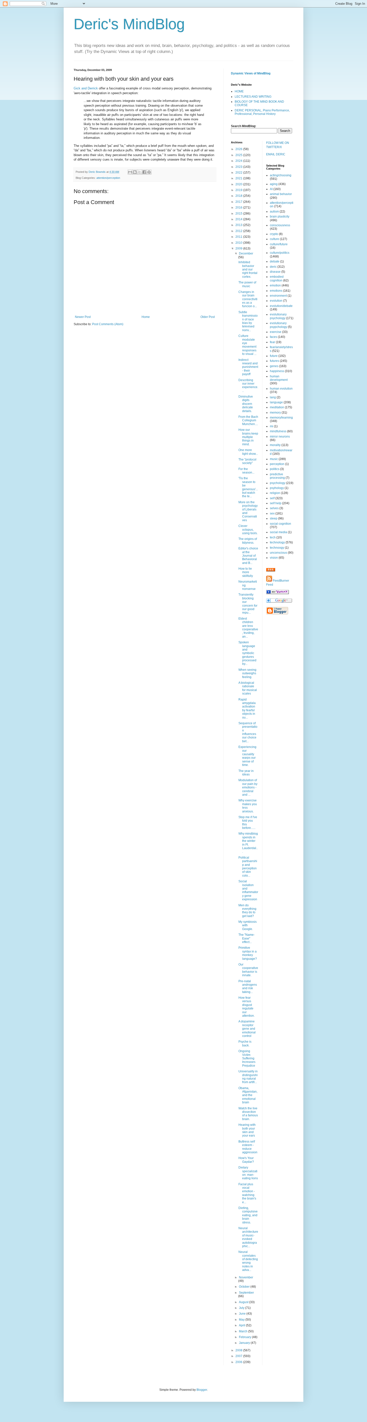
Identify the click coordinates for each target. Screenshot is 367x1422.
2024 (239, 161)
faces (273, 337)
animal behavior (281, 194)
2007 (239, 1356)
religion (275, 493)
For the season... (246, 470)
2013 (239, 225)
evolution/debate (281, 306)
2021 (239, 178)
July (242, 1308)
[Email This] (130, 172)
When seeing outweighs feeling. (247, 673)
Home (146, 317)
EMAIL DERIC (275, 154)
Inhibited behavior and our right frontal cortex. (247, 269)
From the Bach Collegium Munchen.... (248, 420)
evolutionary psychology (278, 316)
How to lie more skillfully (245, 572)
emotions (276, 290)
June (242, 1313)
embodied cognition (277, 278)
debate (274, 261)
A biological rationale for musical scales (247, 688)
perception (277, 464)
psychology (277, 483)
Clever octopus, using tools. (248, 529)
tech (273, 537)
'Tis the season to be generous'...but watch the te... (248, 487)
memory (275, 412)
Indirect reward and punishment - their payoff (248, 367)
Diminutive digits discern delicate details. (245, 404)
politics (274, 469)
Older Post (207, 317)
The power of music (247, 284)
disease (275, 271)
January (245, 1343)
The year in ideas (246, 772)
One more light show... (248, 451)
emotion (275, 285)
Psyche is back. (244, 1043)
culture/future (279, 244)
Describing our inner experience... (248, 385)
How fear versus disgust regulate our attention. (246, 1006)
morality (275, 445)
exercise (275, 332)
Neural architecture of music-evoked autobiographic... (248, 1237)
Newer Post (83, 317)
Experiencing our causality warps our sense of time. (247, 756)
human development (279, 378)
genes (274, 366)
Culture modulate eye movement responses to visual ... (247, 345)
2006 (239, 1362)
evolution (276, 300)
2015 (239, 213)
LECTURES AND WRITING (253, 96)
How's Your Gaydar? (246, 1159)
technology (277, 542)
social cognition (280, 523)
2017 (239, 202)
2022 (239, 172)
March (243, 1331)
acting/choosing (280, 175)
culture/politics (279, 252)
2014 (239, 219)
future (274, 356)
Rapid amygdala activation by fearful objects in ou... (247, 708)
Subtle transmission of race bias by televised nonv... (248, 321)
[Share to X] (139, 172)
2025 (239, 155)
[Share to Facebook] (144, 172)
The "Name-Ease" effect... (246, 938)
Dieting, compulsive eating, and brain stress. (248, 1215)
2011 (239, 236)
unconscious (278, 552)
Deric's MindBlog (129, 24)
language (276, 402)
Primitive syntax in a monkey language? (247, 953)
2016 (239, 207)
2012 (239, 231)
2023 (239, 167)
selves (274, 508)
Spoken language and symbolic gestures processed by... (247, 653)
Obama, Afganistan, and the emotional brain (247, 1095)
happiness (277, 371)
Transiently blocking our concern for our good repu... (247, 603)
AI (271, 189)
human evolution (281, 388)
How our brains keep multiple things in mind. (248, 437)
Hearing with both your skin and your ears (247, 1130)
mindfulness (278, 431)
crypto (274, 234)
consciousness (280, 225)
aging (274, 184)
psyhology (277, 488)
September (246, 1292)
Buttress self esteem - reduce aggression (247, 1147)
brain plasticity (279, 216)
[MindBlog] (277, 593)
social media (278, 532)
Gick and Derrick (86, 88)
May (242, 1319)
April (242, 1325)
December (246, 253)
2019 (239, 190)
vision (274, 557)
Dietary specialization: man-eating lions (248, 1173)
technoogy (277, 547)
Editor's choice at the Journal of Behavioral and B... (248, 556)
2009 (239, 248)
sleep (273, 518)
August (244, 1302)
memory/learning (281, 417)
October (244, 1286)
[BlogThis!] (134, 172)
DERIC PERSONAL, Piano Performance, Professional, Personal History (262, 112)
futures (274, 361)
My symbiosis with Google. (247, 925)
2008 (239, 1350)
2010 (239, 242)
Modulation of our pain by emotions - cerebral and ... (247, 787)
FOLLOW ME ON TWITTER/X (277, 145)
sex (272, 513)
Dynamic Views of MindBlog (250, 73)
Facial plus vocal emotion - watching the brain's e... (247, 1193)
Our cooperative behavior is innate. (248, 970)
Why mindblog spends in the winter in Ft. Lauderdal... (248, 842)
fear (272, 342)
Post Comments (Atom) (107, 324)
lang (273, 397)
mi (271, 426)
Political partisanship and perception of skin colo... (247, 866)
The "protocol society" (247, 461)
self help (275, 503)
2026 (239, 149)
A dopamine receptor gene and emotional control (247, 1029)
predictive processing (277, 476)
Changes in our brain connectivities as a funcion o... (247, 299)
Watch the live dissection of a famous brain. (248, 1114)
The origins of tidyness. (247, 540)
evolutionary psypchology (278, 324)
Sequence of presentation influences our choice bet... (247, 732)
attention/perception (108, 177)
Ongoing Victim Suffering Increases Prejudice (246, 1058)
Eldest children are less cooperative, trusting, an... (248, 627)
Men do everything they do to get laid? (247, 911)
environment (278, 295)
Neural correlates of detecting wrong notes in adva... (248, 1261)
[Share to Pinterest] (149, 172)
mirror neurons (280, 436)
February (245, 1337)
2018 (239, 196)
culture (274, 239)
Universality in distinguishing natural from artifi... (248, 1077)
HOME (239, 91)
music (274, 459)
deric (273, 266)
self (272, 498)
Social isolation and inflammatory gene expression (248, 890)
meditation (277, 407)
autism (274, 211)
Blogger (201, 1390)
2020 (239, 184)
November (246, 1277)
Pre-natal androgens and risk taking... (247, 986)
